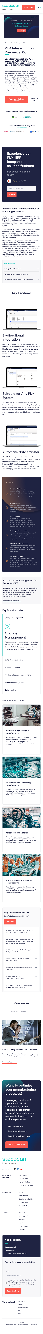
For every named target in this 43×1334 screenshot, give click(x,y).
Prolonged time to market (12, 269)
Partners (22, 1219)
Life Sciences (23, 1179)
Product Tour (23, 1196)
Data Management (26, 1185)
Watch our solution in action (16, 100)
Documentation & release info (16, 1253)
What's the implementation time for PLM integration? (19, 968)
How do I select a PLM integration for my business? (15, 977)
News (21, 1223)
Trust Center (23, 1226)
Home (6, 43)
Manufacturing (15, 43)
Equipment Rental (25, 1175)
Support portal (10, 1247)
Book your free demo (16, 1145)
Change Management (14, 618)
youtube (21, 1169)
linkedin (18, 1169)
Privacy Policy (12, 1282)
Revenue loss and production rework (16, 274)
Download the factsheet (11, 600)
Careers (21, 1230)
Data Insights (10, 690)
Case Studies (23, 1202)
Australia (20, 1304)
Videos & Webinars (26, 1206)
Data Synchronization (14, 660)
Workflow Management (14, 682)
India (19, 1313)
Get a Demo (28, 7)
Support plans (10, 1250)
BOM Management (12, 667)
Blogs (21, 1192)
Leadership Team (25, 1216)
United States (22, 1302)
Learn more (33, 99)
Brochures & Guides (26, 1199)
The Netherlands (23, 1307)
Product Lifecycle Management (18, 675)
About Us (22, 1213)
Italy (19, 1310)
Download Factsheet (9, 1062)
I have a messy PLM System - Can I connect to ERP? (17, 959)
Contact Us (10, 922)
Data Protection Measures (21, 1324)
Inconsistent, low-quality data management (18, 279)
